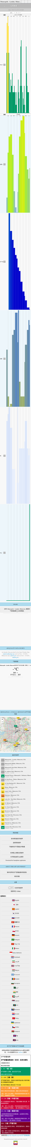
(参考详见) (15, 1096)
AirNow (20, 1052)
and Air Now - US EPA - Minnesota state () (15, 654)
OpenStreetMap (21, 751)
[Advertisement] (15, 629)
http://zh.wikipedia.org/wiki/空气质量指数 (18, 1135)
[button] (4, 741)
